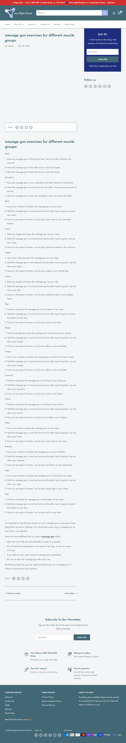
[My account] (114, 12)
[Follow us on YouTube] (104, 86)
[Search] (105, 13)
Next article (69, 593)
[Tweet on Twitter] (26, 127)
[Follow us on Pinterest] (100, 86)
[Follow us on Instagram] (95, 86)
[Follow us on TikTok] (109, 86)
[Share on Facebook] (17, 127)
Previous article (13, 593)
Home (7, 24)
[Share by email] (31, 127)
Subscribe (102, 59)
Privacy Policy (47, 697)
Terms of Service (48, 705)
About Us (32, 24)
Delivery (57, 24)
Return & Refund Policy (51, 701)
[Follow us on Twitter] (90, 86)
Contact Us (44, 24)
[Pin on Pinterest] (21, 127)
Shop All (17, 24)
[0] (119, 12)
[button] (119, 12)
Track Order (69, 24)
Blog (30, 719)
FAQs (7, 705)
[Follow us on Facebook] (86, 86)
